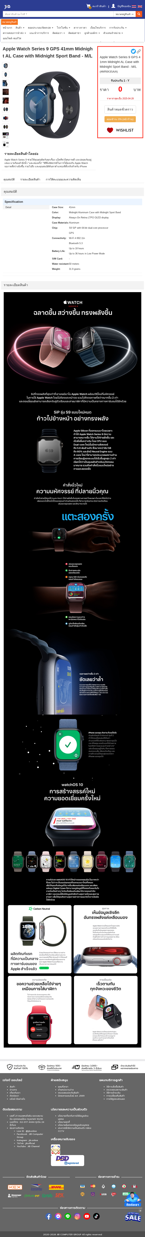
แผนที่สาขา (63, 1086)
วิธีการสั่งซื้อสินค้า (115, 1086)
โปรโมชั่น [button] (62, 27)
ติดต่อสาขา (74, 33)
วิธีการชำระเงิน (113, 1092)
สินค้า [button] (19, 27)
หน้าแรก (7, 27)
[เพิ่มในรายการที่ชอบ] (120, 130)
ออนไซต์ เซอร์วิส (12, 38)
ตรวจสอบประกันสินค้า (68, 1092)
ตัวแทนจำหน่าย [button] (112, 33)
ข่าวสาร (13, 1089)
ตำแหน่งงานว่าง (66, 1089)
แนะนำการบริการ (39, 33)
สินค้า (12, 1086)
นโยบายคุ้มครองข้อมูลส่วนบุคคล (73, 1125)
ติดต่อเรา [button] (58, 33)
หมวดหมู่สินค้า (124, 14)
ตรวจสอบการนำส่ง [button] (13, 33)
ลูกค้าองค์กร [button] (91, 33)
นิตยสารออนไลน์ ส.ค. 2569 (71, 1095)
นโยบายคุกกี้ (64, 1122)
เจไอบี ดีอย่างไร (17, 1099)
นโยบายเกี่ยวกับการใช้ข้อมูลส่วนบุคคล (73, 1117)
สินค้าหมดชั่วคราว (120, 109)
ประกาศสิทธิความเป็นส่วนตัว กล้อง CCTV (74, 1129)
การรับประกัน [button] (117, 27)
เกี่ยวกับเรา (15, 1092)
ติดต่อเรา (14, 1095)
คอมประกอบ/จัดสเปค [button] (39, 27)
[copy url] (139, 51)
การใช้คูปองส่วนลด (115, 1099)
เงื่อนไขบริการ (98, 27)
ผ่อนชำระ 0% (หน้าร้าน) (120, 119)
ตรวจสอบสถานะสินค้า (116, 1089)
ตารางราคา (80, 27)
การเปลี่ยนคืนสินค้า (115, 1095)
